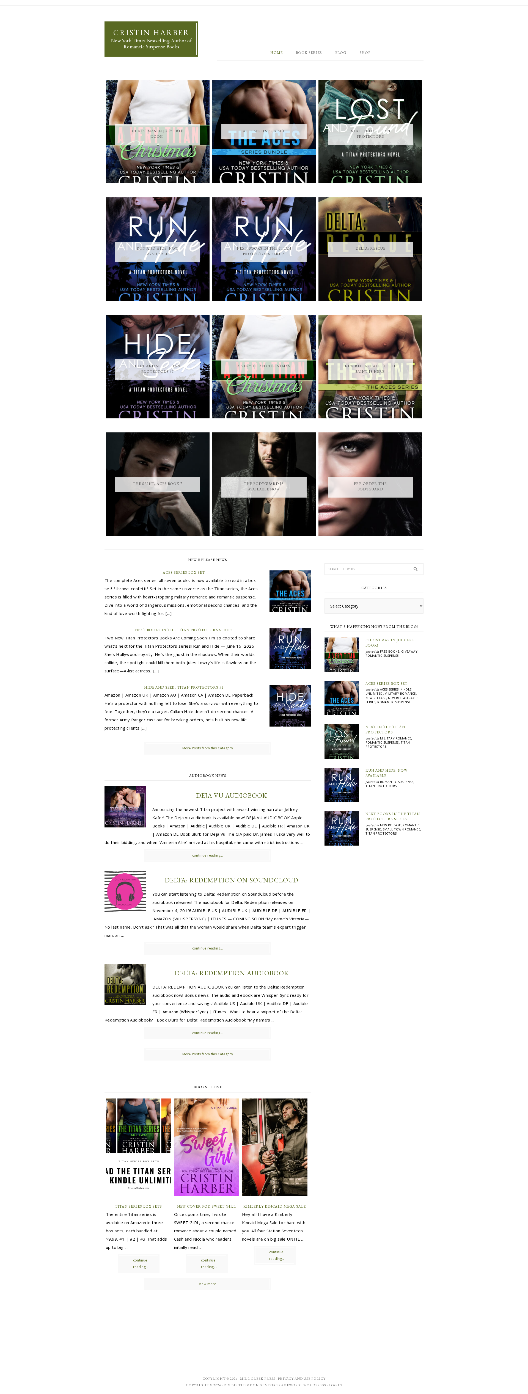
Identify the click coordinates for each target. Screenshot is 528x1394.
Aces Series (389, 689)
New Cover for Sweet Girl (206, 1206)
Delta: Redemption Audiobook (232, 973)
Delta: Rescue (370, 248)
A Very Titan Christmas (263, 366)
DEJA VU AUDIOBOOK (231, 795)
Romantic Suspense (382, 655)
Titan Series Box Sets (138, 1206)
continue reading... (207, 855)
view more (207, 1284)
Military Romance (400, 693)
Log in (335, 1385)
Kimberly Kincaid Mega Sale (274, 1206)
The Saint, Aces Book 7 (157, 483)
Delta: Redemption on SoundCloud (231, 880)
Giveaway (409, 651)
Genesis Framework (280, 1385)
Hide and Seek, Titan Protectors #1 (183, 687)
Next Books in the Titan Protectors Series (184, 630)
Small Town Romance (401, 829)
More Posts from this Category (207, 748)
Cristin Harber (151, 32)
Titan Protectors (381, 786)
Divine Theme (238, 1385)
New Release (375, 698)
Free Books (389, 651)
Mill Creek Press (257, 1378)
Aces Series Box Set (264, 131)
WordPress (314, 1385)
